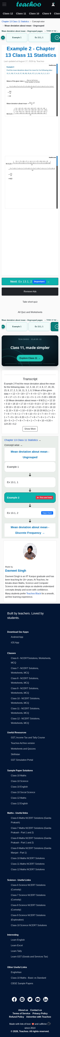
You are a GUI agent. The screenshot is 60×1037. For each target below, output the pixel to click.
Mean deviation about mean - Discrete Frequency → (30, 530)
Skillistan (15, 754)
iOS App (15, 642)
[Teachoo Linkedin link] (45, 999)
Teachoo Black (33, 593)
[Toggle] (5, 4)
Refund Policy (16, 1017)
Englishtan (16, 972)
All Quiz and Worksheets (30, 312)
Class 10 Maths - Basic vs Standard (28, 978)
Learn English (18, 940)
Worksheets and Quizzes (23, 749)
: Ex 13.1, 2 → (30, 281)
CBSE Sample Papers (22, 983)
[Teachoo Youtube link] (38, 999)
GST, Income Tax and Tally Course (28, 737)
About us (23, 1010)
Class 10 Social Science (23, 792)
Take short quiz (30, 302)
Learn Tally (16, 951)
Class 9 (46, 13)
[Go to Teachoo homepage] (28, 4)
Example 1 (13, 466)
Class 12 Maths (18, 798)
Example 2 (29, 497)
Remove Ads (30, 291)
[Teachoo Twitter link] (30, 999)
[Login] (53, 4)
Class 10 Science (19, 781)
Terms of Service (21, 1013)
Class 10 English (19, 787)
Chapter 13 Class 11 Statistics (15, 21)
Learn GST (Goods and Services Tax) (29, 956)
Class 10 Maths (18, 775)
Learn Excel (17, 945)
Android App (17, 637)
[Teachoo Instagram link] (22, 999)
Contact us (36, 1010)
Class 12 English (19, 803)
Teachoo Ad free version (23, 743)
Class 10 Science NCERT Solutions (29, 925)
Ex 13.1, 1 (12, 482)
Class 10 (34, 13)
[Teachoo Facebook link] (14, 999)
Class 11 (21, 13)
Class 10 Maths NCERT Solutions (28, 858)
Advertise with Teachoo (38, 1017)
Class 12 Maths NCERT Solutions (28, 869)
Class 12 (8, 13)
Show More (30, 429)
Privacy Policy (40, 1013)
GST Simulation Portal (22, 760)
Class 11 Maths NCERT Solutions (28, 864)
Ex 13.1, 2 (29, 513)
